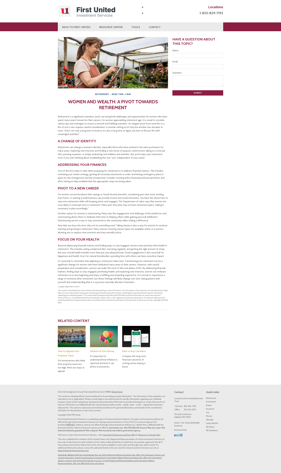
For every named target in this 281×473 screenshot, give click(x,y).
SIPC (73, 425)
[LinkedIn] (181, 435)
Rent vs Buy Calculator (134, 351)
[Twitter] (178, 435)
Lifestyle (209, 419)
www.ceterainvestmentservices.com (73, 450)
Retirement (211, 398)
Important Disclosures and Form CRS (119, 435)
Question (177, 72)
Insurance (210, 409)
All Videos (210, 427)
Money (209, 416)
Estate (209, 405)
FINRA (68, 425)
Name (175, 50)
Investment (211, 401)
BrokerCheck (117, 392)
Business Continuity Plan (149, 435)
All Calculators (212, 430)
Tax (207, 412)
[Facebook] (175, 435)
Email (175, 61)
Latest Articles (212, 423)
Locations (215, 7)
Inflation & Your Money (102, 351)
